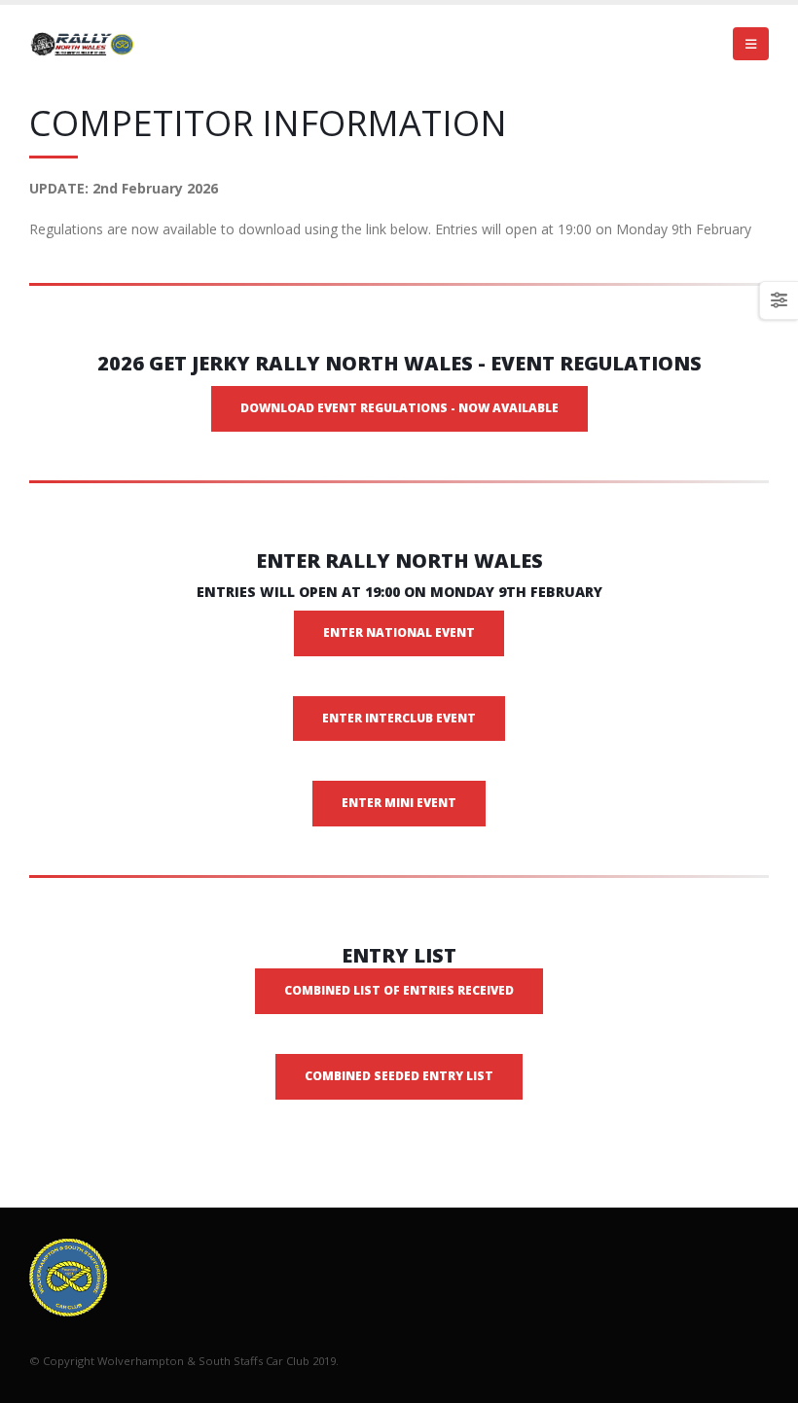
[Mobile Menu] (751, 43)
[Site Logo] (82, 43)
